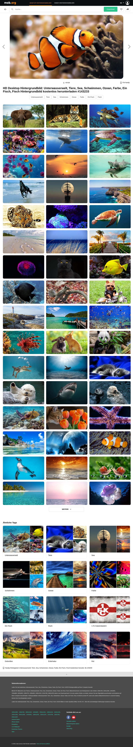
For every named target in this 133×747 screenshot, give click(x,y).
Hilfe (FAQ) (69, 728)
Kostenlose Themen (17, 729)
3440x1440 (57, 712)
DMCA (48, 743)
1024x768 (50, 714)
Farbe (82, 97)
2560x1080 (15, 714)
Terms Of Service (41, 743)
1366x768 (21, 712)
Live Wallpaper (16, 726)
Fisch (100, 97)
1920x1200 (43, 714)
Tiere (48, 97)
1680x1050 (36, 714)
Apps (13, 731)
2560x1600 (15, 717)
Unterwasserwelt (37, 97)
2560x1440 (43, 712)
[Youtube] (74, 719)
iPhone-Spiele (15, 722)
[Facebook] (68, 719)
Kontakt (68, 726)
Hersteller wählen (71, 721)
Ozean (74, 97)
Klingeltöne (15, 724)
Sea (54, 97)
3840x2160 (29, 712)
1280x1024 (50, 712)
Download (111, 9)
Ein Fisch (91, 97)
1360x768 (56, 714)
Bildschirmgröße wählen (72, 723)
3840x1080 (22, 714)
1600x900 (35, 712)
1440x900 (29, 714)
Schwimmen (64, 97)
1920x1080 (15, 712)
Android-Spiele (16, 719)
